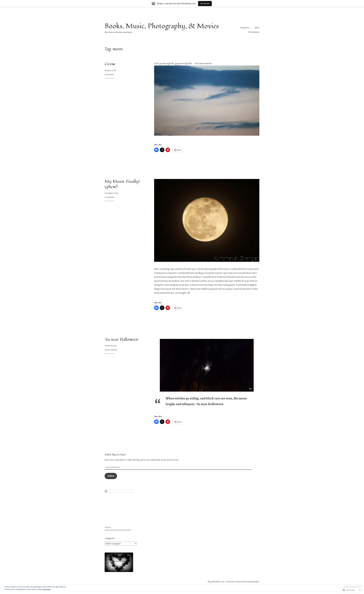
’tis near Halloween (121, 339)
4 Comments (109, 74)
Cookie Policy (46, 589)
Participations (253, 32)
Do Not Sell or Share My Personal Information (242, 581)
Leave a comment (111, 349)
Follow (110, 476)
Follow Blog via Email (115, 454)
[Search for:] (117, 527)
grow (177, 63)
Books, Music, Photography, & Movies (162, 26)
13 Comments (109, 197)
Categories (244, 27)
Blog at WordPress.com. (216, 581)
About (257, 27)
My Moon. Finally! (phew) (122, 184)
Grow (110, 64)
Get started (204, 3)
